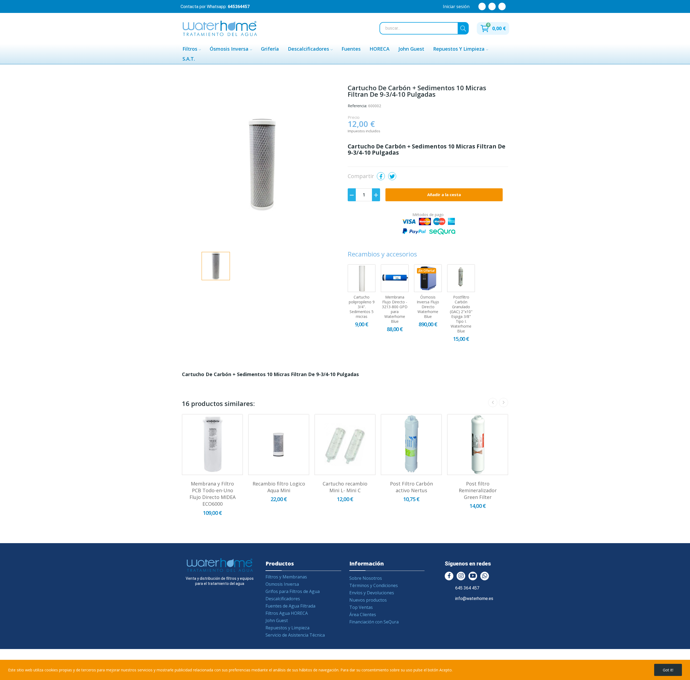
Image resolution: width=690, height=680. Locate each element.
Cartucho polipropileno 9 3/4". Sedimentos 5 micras (362, 307)
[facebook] (449, 576)
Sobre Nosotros (365, 578)
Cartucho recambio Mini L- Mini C (345, 487)
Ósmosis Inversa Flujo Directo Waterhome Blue (428, 307)
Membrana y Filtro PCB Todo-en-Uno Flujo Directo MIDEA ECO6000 (212, 493)
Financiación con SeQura (374, 622)
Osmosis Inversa (282, 584)
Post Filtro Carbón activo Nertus (411, 487)
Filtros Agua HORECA (286, 613)
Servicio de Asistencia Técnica (295, 635)
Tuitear (392, 176)
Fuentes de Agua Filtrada (290, 606)
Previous (492, 402)
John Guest (276, 620)
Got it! (668, 669)
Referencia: (357, 105)
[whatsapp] (484, 576)
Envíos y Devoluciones (371, 593)
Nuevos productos (368, 600)
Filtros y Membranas (286, 577)
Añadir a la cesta (444, 194)
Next (503, 402)
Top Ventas (361, 607)
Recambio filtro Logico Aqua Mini (279, 487)
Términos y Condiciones (373, 585)
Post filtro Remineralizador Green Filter (478, 490)
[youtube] (472, 576)
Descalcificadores (282, 599)
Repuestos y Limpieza (287, 628)
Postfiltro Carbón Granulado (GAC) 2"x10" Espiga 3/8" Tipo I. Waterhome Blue (461, 314)
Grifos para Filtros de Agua (292, 591)
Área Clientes (362, 614)
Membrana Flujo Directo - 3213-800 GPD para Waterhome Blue (395, 309)
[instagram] (461, 576)
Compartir (381, 176)
